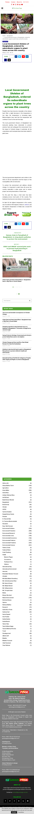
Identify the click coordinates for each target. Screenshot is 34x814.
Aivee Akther (5, 490)
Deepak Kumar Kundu (8, 514)
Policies (7, 2)
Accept (14, 812)
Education (5, 523)
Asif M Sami (5, 497)
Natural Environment (8, 597)
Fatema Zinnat (6, 547)
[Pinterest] (19, 801)
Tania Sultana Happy (7, 626)
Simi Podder (5, 616)
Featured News (6, 550)
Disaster (4, 516)
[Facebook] (5, 801)
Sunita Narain (6, 621)
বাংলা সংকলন (26, 2)
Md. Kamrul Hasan (7, 583)
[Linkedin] (23, 801)
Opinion (4, 602)
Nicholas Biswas (6, 600)
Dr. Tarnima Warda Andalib (9, 521)
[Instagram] (14, 801)
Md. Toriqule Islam (7, 590)
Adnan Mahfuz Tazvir (8, 485)
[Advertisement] (17, 76)
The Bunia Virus (8, 562)
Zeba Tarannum (6, 643)
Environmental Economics (9, 538)
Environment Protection (8, 530)
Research (5, 607)
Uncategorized (6, 633)
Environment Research (8, 533)
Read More (21, 812)
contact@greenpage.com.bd (20, 792)
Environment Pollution (8, 528)
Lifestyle (4, 576)
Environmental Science (8, 545)
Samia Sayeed (6, 614)
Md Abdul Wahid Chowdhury (10, 578)
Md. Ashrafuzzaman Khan (9, 581)
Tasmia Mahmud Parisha (9, 628)
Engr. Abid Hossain (7, 526)
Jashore (27, 204)
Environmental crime (8, 535)
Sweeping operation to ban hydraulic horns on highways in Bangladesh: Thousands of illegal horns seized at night (16, 328)
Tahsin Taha (5, 624)
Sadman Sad (5, 612)
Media (4, 593)
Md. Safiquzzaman (7, 588)
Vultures (6, 564)
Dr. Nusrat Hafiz (6, 519)
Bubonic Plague (8, 557)
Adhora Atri (5, 483)
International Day (7, 566)
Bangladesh (5, 41)
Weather (4, 638)
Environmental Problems (9, 542)
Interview (4, 571)
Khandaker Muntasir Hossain (10, 573)
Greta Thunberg (6, 552)
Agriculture (5, 488)
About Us (19, 2)
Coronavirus (7, 559)
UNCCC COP (5, 635)
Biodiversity (5, 504)
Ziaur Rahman (6, 645)
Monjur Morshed (7, 595)
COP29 (4, 509)
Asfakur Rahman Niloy (8, 495)
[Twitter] (10, 801)
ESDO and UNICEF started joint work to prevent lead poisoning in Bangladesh (17, 248)
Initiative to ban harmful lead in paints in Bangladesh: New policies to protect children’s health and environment (16, 351)
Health (4, 554)
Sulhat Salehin (6, 619)
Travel (4, 631)
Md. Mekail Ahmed (7, 585)
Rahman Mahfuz (6, 604)
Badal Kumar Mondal (8, 499)
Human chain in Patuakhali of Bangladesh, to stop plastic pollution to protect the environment (17, 237)
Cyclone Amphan (7, 511)
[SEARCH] (30, 300)
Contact (13, 2)
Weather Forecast (7, 640)
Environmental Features (8, 540)
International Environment (9, 569)
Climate (4, 507)
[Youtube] (28, 801)
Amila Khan (5, 492)
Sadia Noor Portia (7, 609)
